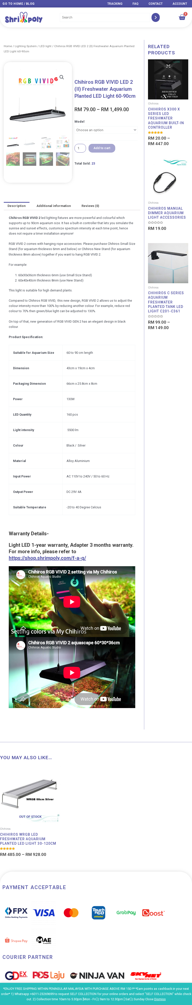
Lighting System (26, 46)
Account (179, 3)
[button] (61, 77)
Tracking (114, 3)
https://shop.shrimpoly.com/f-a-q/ (47, 558)
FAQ (135, 3)
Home (8, 46)
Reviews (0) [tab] (90, 206)
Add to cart (102, 148)
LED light (46, 46)
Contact (155, 3)
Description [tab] (17, 206)
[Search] (156, 17)
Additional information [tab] (53, 206)
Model (79, 121)
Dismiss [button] (160, 999)
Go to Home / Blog (18, 3)
